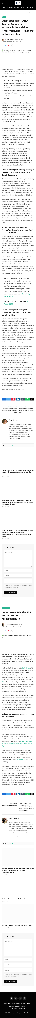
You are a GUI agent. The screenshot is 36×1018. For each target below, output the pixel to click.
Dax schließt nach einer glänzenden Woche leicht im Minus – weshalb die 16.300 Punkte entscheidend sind (18, 870)
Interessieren (21, 759)
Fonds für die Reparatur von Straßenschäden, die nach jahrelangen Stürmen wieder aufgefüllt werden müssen (18, 472)
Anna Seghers (10, 39)
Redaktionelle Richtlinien (17, 1006)
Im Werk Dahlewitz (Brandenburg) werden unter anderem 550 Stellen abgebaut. (17, 743)
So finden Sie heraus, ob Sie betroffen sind (16, 899)
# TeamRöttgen (26, 294)
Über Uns (7, 1003)
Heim (3, 7)
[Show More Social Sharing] (11, 45)
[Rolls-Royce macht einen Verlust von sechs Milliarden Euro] (18, 643)
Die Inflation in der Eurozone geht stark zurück (17, 925)
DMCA (28, 1003)
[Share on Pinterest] (8, 45)
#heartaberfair (9, 296)
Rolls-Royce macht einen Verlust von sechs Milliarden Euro (9, 410)
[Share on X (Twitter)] (5, 45)
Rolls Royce (26, 668)
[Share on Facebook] (3, 45)
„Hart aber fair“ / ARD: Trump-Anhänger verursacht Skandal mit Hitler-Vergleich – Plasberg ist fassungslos (26, 807)
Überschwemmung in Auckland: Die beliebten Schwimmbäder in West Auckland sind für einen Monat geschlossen (17, 502)
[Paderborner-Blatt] (18, 3)
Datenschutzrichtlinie (18, 1008)
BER (3, 682)
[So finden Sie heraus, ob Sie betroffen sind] (18, 887)
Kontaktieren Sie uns (18, 1003)
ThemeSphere (27, 1013)
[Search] (33, 3)
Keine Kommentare (7, 41)
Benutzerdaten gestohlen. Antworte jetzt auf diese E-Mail (26, 410)
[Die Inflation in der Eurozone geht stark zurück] (18, 913)
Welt (23, 7)
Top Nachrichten (13, 7)
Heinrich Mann (10, 624)
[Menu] (3, 3)
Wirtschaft (5, 607)
